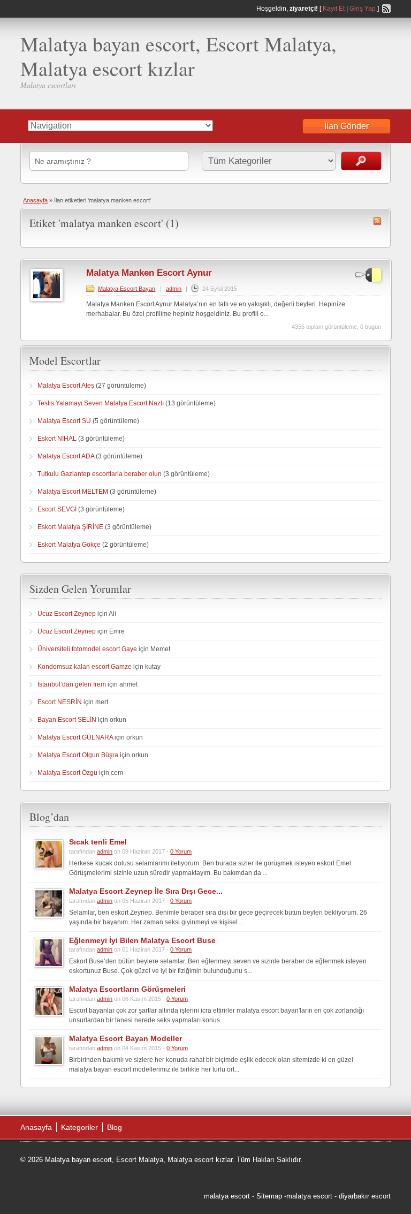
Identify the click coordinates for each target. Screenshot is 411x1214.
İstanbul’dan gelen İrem (71, 684)
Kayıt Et (334, 8)
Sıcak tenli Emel (98, 842)
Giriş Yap (362, 8)
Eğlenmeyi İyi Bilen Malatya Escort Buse (142, 940)
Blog (114, 1127)
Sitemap (269, 1196)
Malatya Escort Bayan (126, 288)
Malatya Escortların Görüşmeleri (127, 989)
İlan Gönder (346, 126)
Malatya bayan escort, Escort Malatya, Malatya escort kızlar (178, 56)
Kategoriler (79, 1127)
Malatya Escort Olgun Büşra (77, 755)
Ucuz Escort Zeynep (66, 613)
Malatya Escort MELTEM (72, 491)
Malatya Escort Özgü (67, 772)
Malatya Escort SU (64, 421)
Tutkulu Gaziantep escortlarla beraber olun (99, 474)
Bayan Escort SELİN (66, 719)
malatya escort (227, 1196)
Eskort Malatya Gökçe (69, 544)
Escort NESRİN (59, 702)
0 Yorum (181, 851)
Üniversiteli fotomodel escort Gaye (87, 649)
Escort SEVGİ (57, 509)
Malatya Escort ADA (65, 456)
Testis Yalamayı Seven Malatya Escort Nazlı (100, 403)
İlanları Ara (361, 161)
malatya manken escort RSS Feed (377, 221)
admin (173, 288)
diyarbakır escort (365, 1196)
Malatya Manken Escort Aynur (149, 273)
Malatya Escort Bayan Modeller (125, 1038)
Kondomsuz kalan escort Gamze (84, 666)
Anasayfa (35, 200)
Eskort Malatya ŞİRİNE (70, 527)
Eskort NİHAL (57, 438)
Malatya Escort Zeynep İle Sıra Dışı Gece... (146, 891)
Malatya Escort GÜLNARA (75, 737)
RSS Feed (386, 8)
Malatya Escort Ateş (65, 385)
